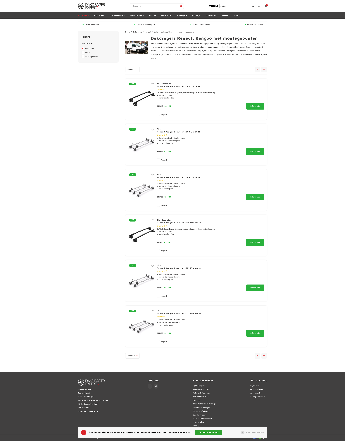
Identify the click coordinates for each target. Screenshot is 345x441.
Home (127, 32)
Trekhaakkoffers (117, 15)
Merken (225, 15)
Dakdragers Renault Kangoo (164, 32)
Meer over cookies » (255, 432)
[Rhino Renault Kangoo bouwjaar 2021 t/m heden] (141, 280)
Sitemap (196, 426)
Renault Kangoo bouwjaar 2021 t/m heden (179, 223)
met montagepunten (186, 32)
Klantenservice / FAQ (201, 389)
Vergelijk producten (257, 396)
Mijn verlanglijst (256, 393)
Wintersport (166, 15)
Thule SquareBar (91, 56)
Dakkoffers (99, 15)
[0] (265, 6)
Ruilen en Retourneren (201, 393)
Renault (148, 32)
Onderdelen (211, 15)
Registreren (254, 385)
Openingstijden (199, 385)
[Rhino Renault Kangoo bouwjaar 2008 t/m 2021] (141, 144)
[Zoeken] (181, 6)
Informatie (255, 106)
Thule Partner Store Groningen (205, 404)
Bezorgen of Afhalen (201, 411)
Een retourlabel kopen (201, 396)
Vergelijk (164, 114)
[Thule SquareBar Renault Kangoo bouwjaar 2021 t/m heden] (141, 235)
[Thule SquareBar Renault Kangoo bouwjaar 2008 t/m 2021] (141, 99)
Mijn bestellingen (256, 389)
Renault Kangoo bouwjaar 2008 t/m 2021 (178, 86)
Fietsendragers (137, 15)
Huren (236, 15)
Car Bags (196, 15)
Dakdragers (83, 15)
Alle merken (89, 48)
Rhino (87, 52)
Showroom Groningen (201, 407)
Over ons (196, 400)
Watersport (182, 15)
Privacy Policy (198, 422)
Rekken (152, 15)
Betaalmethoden (199, 415)
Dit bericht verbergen (208, 432)
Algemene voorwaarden (202, 418)
